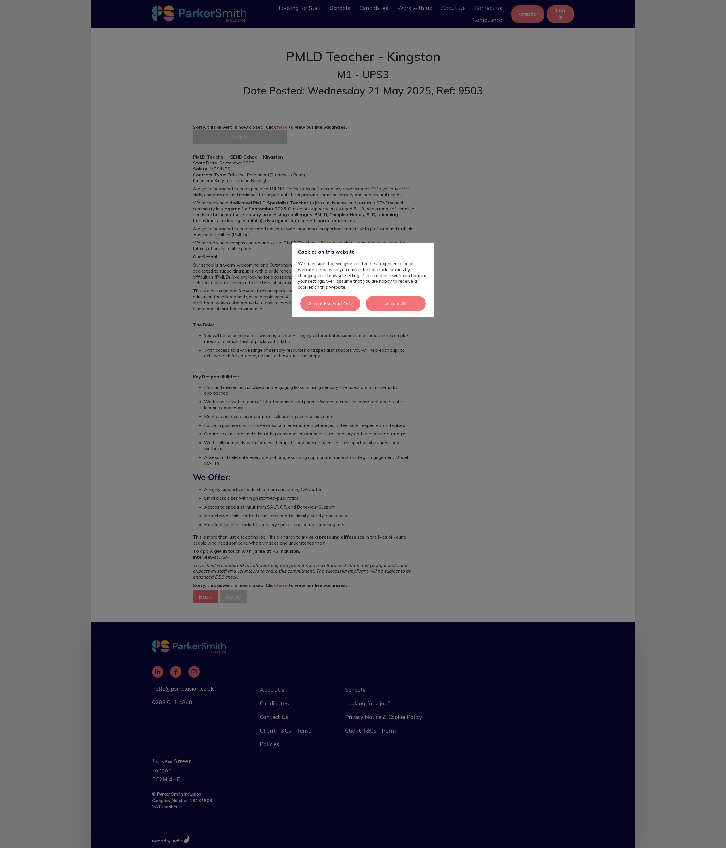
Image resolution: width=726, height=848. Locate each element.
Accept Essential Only (330, 303)
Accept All (395, 303)
